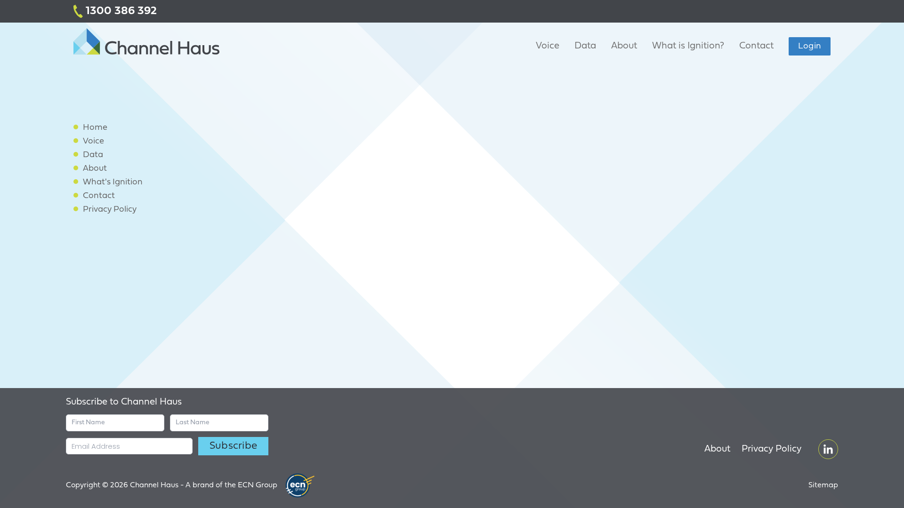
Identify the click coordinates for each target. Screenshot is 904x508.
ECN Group (257, 485)
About (624, 46)
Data (585, 46)
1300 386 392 (120, 11)
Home (95, 127)
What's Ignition (113, 182)
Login (809, 46)
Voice (547, 46)
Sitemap (823, 485)
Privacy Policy (110, 209)
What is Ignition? (688, 46)
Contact (756, 46)
